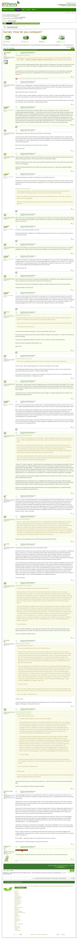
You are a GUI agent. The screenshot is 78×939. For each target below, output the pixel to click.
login (14, 14)
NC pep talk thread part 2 (69, 45)
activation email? (13, 16)
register (18, 14)
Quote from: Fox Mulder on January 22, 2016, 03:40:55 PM (23, 585)
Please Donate (15, 23)
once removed (7, 52)
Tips (23, 9)
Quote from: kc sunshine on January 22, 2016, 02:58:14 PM (23, 435)
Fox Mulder (7, 544)
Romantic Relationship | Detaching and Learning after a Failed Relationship (46, 45)
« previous (68, 47)
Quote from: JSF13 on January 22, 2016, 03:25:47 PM (22, 519)
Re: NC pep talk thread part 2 (28, 52)
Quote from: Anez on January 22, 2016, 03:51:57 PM (22, 643)
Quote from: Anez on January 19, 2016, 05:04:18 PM (22, 55)
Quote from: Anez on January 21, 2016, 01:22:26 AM (22, 315)
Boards (9, 23)
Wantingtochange (8, 791)
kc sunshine (7, 107)
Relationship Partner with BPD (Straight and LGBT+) (20, 45)
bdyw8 (5, 355)
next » (72, 47)
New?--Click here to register (33, 23)
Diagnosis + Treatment (8, 9)
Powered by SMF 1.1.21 (33, 934)
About (33, 9)
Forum (18, 9)
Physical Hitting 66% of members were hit (42, 41)
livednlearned (7, 846)
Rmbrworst (7, 312)
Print (73, 48)
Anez (5, 81)
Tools (28, 9)
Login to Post (22, 23)
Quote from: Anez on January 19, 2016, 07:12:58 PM (22, 188)
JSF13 (5, 495)
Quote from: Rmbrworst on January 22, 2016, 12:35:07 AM (23, 358)
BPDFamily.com (6, 45)
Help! (5, 23)
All (9, 48)
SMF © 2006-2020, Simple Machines (42, 934)
